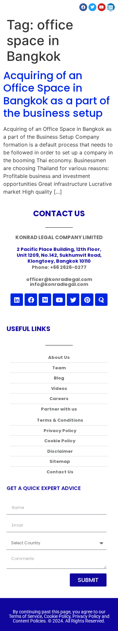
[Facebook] (31, 299)
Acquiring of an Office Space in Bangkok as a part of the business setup (56, 94)
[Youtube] (59, 299)
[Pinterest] (87, 299)
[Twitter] (73, 299)
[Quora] (101, 299)
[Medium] (45, 299)
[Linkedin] (16, 299)
